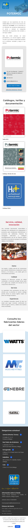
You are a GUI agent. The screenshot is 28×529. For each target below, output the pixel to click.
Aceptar (17, 526)
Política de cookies (6, 511)
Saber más (10, 526)
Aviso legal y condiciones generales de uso (12, 508)
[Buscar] (26, 5)
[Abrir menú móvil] (23, 5)
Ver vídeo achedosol (7, 513)
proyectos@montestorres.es (12, 503)
